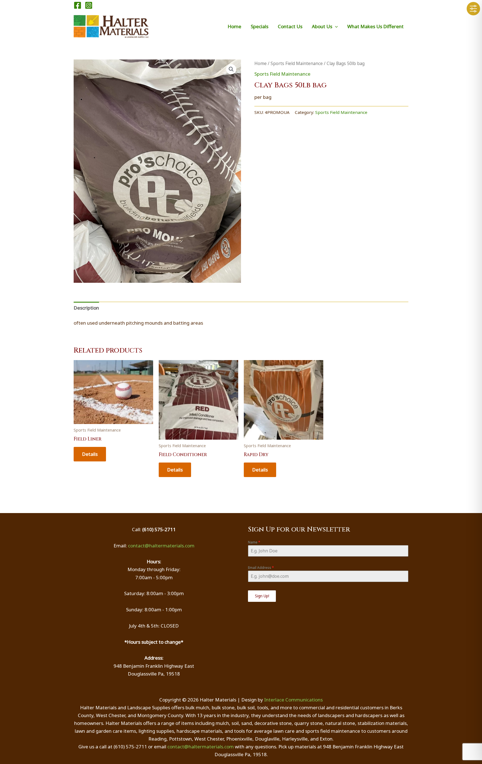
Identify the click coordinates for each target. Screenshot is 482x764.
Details (90, 454)
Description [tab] (86, 308)
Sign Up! (262, 595)
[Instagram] (89, 5)
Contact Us (290, 26)
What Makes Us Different (375, 26)
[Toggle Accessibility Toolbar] (473, 8)
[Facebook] (77, 5)
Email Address (261, 567)
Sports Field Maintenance (297, 63)
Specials (259, 26)
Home (234, 26)
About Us (322, 26)
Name (254, 542)
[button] (335, 26)
